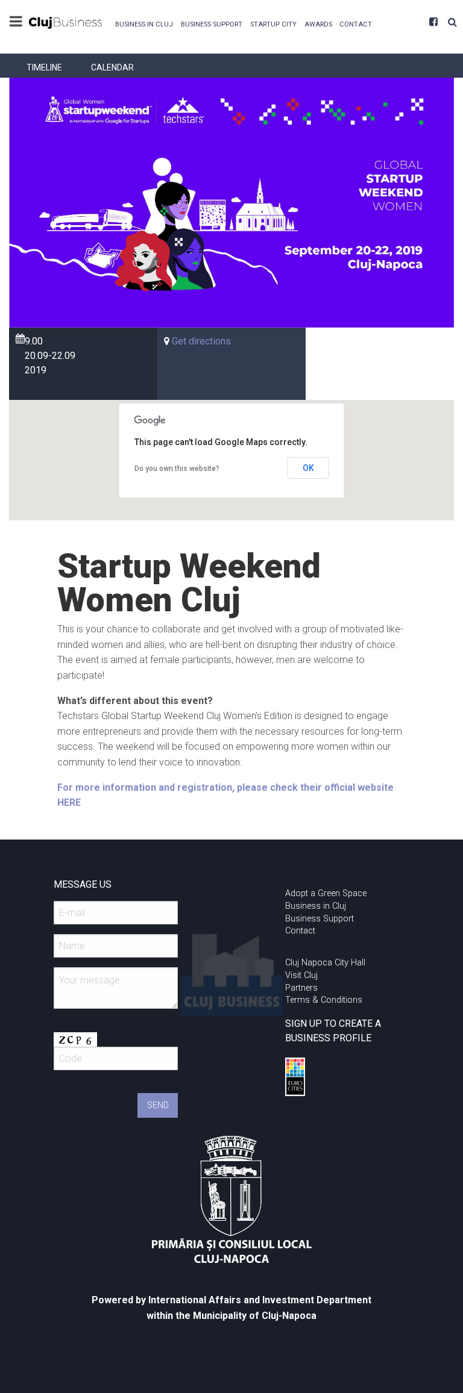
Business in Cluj (144, 24)
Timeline (44, 67)
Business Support (211, 24)
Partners (301, 988)
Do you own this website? (176, 468)
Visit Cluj (301, 975)
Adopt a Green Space (326, 893)
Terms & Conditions (323, 1000)
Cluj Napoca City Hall (325, 963)
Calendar (112, 67)
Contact (355, 24)
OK (308, 468)
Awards (318, 24)
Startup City (273, 24)
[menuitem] (144, 23)
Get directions (201, 341)
